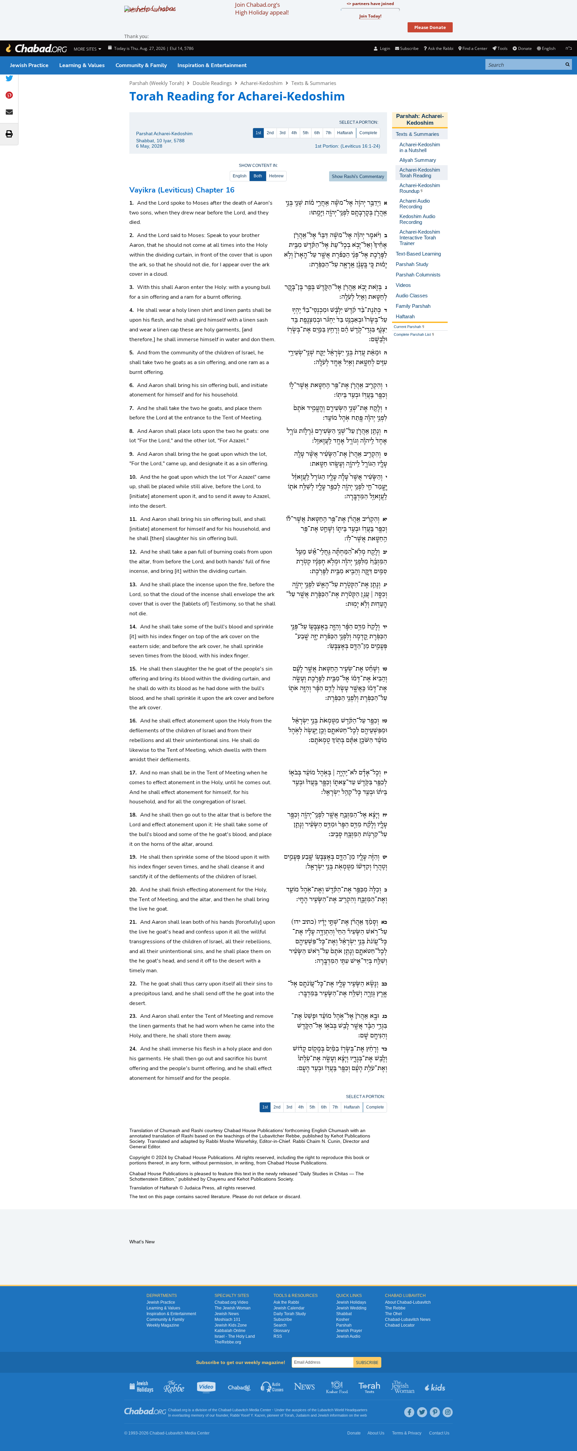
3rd (283, 132)
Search (280, 1325)
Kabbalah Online (230, 1330)
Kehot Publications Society (265, 1179)
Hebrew (276, 176)
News (305, 1386)
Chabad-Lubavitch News (407, 1319)
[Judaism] (36, 48)
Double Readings (212, 83)
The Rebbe (395, 1308)
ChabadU (239, 1386)
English (240, 176)
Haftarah (345, 132)
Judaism (303, 1415)
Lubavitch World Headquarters (342, 1410)
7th (328, 132)
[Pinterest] (435, 1412)
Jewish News (227, 1313)
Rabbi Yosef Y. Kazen (247, 1415)
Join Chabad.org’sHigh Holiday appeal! (262, 8)
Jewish (323, 1415)
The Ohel (393, 1313)
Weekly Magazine (163, 1325)
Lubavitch (240, 1410)
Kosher (342, 1319)
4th (294, 132)
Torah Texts (370, 1386)
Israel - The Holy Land (235, 1336)
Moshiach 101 (228, 1319)
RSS (278, 1336)
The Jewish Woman (233, 1308)
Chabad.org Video (231, 1302)
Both (258, 176)
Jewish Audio (348, 1336)
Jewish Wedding (351, 1308)
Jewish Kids (435, 1386)
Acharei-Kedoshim (262, 83)
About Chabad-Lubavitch (408, 1302)
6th (317, 132)
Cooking (337, 1386)
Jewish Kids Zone (231, 1325)
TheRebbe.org (228, 1342)
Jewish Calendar (289, 1308)
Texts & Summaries (313, 83)
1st (258, 132)
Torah (289, 1415)
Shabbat (344, 1313)
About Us (375, 1433)
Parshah (407, 116)
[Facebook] (409, 1412)
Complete (368, 132)
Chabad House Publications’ (254, 1130)
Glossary (282, 1330)
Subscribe (283, 1319)
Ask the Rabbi (440, 48)
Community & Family (141, 65)
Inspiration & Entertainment (212, 65)
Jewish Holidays (351, 1302)
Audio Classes (272, 1386)
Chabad (224, 1410)
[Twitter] (422, 1412)
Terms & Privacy (406, 1433)
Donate (525, 48)
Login (384, 48)
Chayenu (216, 1179)
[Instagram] (448, 1412)
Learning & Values (82, 65)
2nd (270, 132)
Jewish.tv (207, 1386)
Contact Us (439, 1433)
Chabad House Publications (203, 1157)
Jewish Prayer (349, 1330)
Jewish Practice (29, 65)
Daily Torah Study (290, 1313)
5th (306, 132)
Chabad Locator (400, 1325)
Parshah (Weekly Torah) (156, 83)
